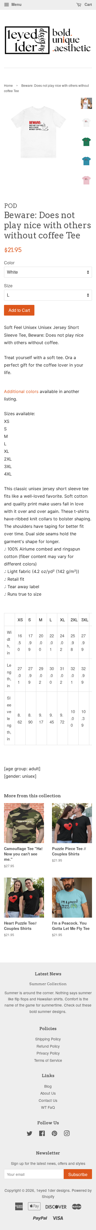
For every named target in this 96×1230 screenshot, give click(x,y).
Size (8, 285)
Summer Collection (48, 984)
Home (8, 85)
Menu (16, 4)
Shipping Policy (48, 1039)
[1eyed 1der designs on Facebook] (42, 1134)
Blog (48, 1086)
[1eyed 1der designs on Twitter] (30, 1134)
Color (9, 263)
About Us (48, 1093)
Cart (87, 4)
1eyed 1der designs (53, 1190)
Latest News (48, 973)
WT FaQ (48, 1107)
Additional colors (21, 391)
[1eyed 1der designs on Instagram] (67, 1134)
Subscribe (77, 1174)
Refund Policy (48, 1046)
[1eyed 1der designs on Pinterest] (54, 1134)
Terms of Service (48, 1060)
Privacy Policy (48, 1053)
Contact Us (48, 1100)
